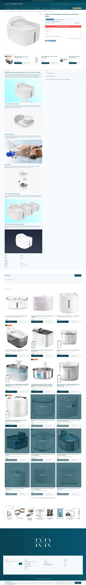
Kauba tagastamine (27, 566)
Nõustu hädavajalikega (61, 582)
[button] (18, 63)
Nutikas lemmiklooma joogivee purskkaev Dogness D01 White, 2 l (43, 11)
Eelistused (70, 582)
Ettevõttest (46, 561)
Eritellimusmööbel (64, 4)
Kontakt (71, 4)
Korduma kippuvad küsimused (29, 561)
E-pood (57, 4)
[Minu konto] (78, 4)
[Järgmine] (80, 60)
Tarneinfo (26, 567)
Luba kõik (78, 582)
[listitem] (9, 514)
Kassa (65, 566)
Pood (8, 11)
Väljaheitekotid (44, 58)
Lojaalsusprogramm (49, 564)
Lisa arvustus (77, 275)
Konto (65, 563)
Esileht (6, 11)
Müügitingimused (27, 563)
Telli (20, 563)
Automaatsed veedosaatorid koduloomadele (24, 11)
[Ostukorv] (80, 4)
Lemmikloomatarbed (13, 11)
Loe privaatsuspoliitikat (11, 583)
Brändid (53, 4)
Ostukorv (65, 564)
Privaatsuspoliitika (27, 564)
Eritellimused (46, 563)
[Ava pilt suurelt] (40, 14)
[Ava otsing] (76, 4)
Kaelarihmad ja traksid (73, 58)
